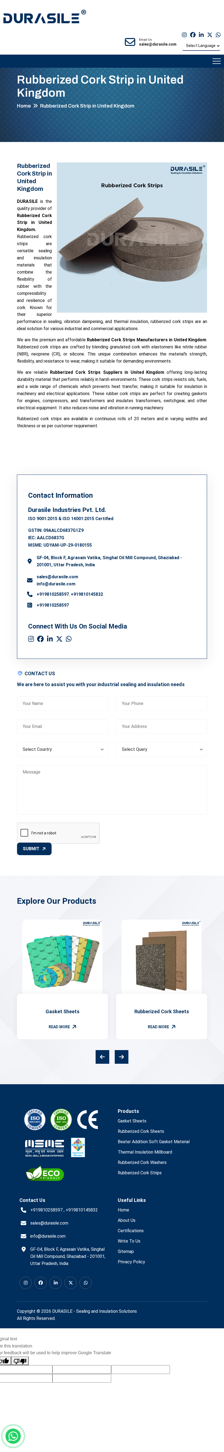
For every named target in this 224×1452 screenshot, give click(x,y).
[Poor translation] (20, 1360)
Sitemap (126, 1251)
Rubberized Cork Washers (142, 1162)
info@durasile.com (56, 583)
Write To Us (129, 1241)
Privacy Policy (131, 1261)
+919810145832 (87, 594)
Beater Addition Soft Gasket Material (154, 1141)
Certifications (131, 1230)
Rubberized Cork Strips (140, 1172)
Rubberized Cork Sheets (161, 1011)
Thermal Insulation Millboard (145, 1152)
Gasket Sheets (62, 1011)
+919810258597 (53, 594)
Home (24, 106)
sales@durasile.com (57, 576)
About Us (126, 1220)
